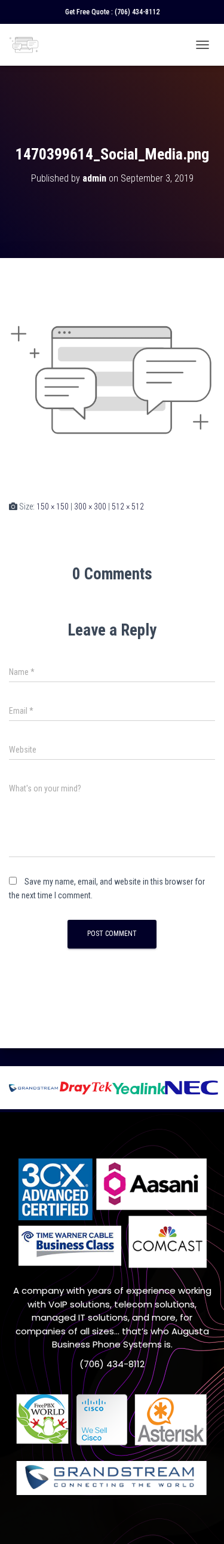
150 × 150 (52, 506)
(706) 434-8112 (137, 12)
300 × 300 (90, 506)
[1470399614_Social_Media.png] (112, 378)
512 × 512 (128, 506)
